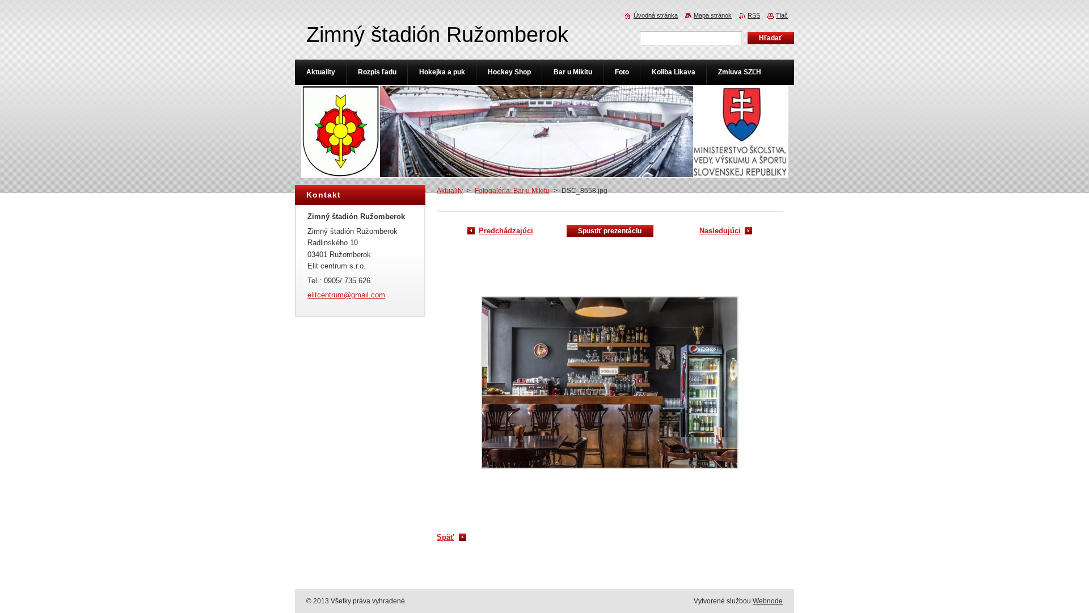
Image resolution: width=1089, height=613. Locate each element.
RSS (754, 15)
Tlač (782, 15)
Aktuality (450, 190)
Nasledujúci (720, 230)
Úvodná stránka (656, 15)
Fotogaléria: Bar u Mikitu (512, 190)
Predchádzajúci (506, 230)
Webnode (768, 601)
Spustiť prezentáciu (609, 231)
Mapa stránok (713, 15)
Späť (445, 537)
